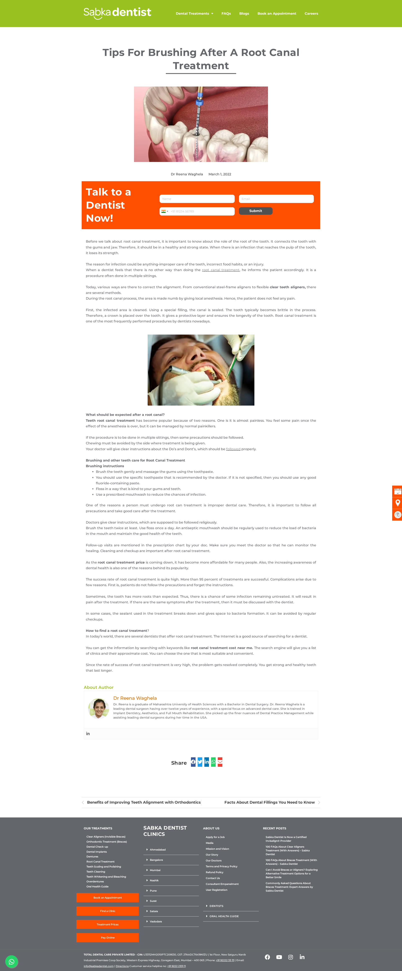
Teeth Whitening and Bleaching (106, 876)
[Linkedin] (88, 734)
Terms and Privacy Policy (221, 866)
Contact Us (213, 878)
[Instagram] (290, 957)
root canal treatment (221, 270)
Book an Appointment (277, 14)
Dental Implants (96, 851)
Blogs (244, 14)
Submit (255, 211)
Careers (311, 14)
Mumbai (155, 870)
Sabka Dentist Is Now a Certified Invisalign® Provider (286, 838)
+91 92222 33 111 (225, 960)
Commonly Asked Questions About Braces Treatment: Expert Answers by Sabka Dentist (289, 887)
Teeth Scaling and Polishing (103, 866)
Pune (153, 890)
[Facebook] (267, 957)
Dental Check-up (97, 846)
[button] (171, 850)
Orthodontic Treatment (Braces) (106, 841)
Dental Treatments (192, 14)
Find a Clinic (107, 911)
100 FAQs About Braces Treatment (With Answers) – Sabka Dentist (291, 862)
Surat (153, 900)
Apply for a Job (215, 837)
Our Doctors (214, 860)
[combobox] (164, 211)
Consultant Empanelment (222, 884)
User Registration (216, 889)
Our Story (212, 854)
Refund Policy (214, 872)
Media (209, 842)
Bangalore (156, 859)
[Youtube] (279, 957)
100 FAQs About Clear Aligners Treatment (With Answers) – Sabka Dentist (288, 850)
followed (233, 449)
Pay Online (108, 937)
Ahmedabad (158, 849)
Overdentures (95, 881)
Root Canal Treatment (100, 861)
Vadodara (156, 921)
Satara (154, 911)
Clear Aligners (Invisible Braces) (105, 836)
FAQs (226, 14)
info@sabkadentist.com (99, 966)
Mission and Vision (217, 848)
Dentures (92, 856)
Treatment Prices (108, 924)
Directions (122, 966)
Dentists (216, 906)
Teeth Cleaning (95, 871)
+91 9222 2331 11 (176, 966)
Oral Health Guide (97, 886)
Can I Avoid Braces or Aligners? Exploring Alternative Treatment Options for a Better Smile (292, 873)
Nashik (154, 880)
